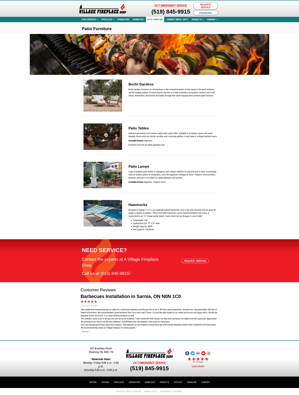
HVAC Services (89, 19)
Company (211, 19)
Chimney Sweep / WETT (177, 19)
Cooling (105, 382)
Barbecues (138, 19)
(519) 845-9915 (170, 12)
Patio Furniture (155, 19)
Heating (93, 382)
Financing (191, 382)
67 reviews (199, 362)
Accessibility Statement (171, 391)
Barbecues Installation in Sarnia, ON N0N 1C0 (131, 296)
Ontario (149, 210)
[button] (97, 19)
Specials (178, 382)
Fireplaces (106, 19)
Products (196, 19)
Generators (123, 19)
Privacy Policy (150, 391)
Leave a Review (198, 366)
